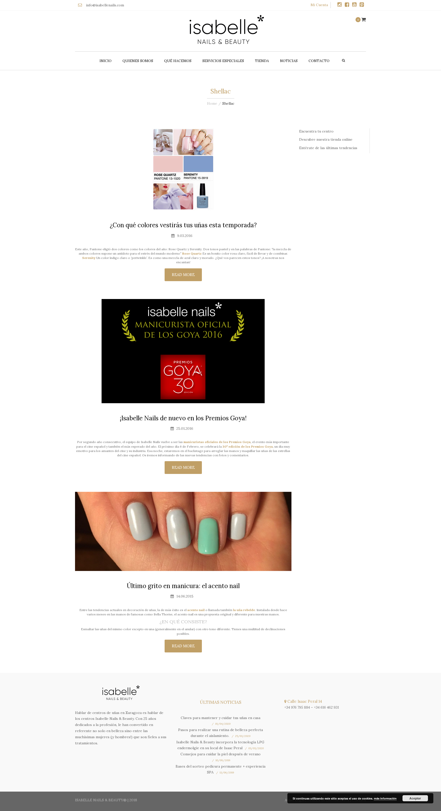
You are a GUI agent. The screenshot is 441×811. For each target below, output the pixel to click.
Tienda (262, 60)
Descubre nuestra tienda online (325, 139)
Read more (183, 274)
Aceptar (415, 798)
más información (385, 798)
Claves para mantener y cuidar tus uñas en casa (220, 717)
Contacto (319, 60)
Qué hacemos (177, 60)
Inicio (106, 60)
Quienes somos (137, 60)
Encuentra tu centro (316, 131)
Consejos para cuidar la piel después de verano (220, 754)
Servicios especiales (223, 60)
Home (212, 103)
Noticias (289, 60)
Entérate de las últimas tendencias (328, 148)
